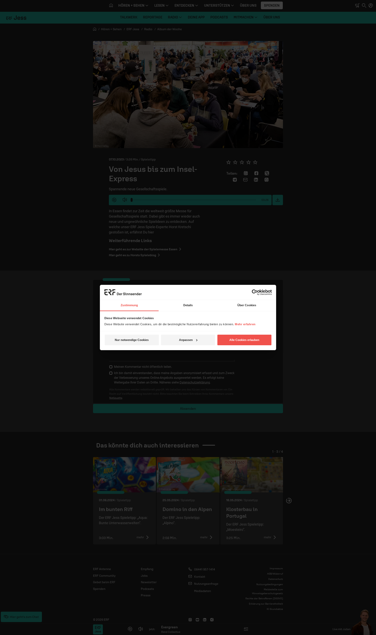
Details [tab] (188, 305)
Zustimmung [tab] (129, 305)
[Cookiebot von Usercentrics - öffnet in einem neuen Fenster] (255, 292)
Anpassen (186, 340)
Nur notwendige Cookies (132, 340)
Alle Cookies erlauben (244, 340)
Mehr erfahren (245, 324)
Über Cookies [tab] (246, 305)
